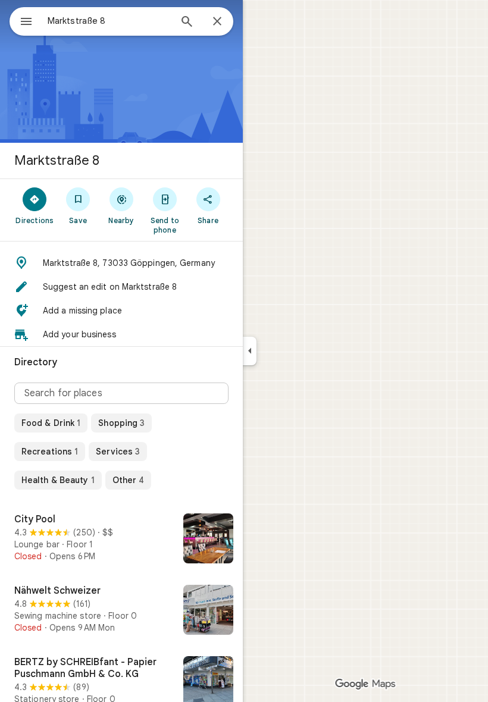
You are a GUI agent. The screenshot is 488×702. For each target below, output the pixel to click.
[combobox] (109, 21)
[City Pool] (121, 539)
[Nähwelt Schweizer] (121, 611)
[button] (121, 263)
